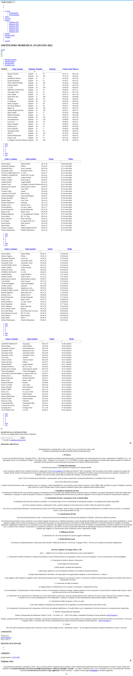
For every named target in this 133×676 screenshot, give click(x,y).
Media (70, 159)
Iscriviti (7, 41)
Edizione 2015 (14, 24)
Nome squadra (31, 159)
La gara (7, 11)
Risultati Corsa (10, 65)
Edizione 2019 (14, 31)
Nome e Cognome (11, 159)
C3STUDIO (16, 657)
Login (3, 50)
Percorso (8, 18)
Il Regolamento (14, 15)
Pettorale (52, 69)
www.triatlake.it (57, 471)
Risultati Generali (10, 59)
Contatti (7, 37)
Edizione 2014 (14, 22)
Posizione (39, 69)
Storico (7, 20)
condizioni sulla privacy (18, 440)
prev (6, 146)
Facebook (93, 670)
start (6, 144)
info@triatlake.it (112, 615)
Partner (7, 33)
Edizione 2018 (14, 30)
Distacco (75, 69)
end (6, 155)
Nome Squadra (17, 69)
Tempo (51, 159)
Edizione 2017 (14, 28)
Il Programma (13, 13)
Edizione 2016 (14, 26)
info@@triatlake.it (105, 621)
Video (7, 17)
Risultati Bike (9, 63)
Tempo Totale (67, 69)
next (6, 153)
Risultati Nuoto (10, 61)
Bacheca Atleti (10, 35)
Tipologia (31, 69)
